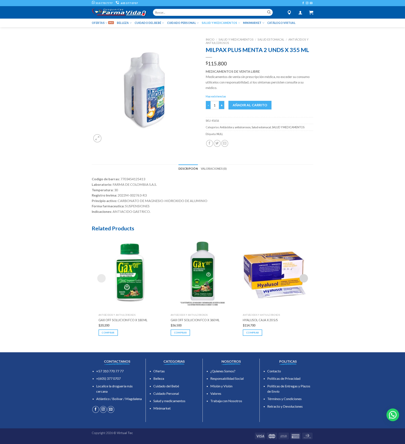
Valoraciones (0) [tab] (214, 168)
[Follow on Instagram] (307, 3)
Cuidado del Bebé (166, 386)
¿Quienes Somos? (222, 371)
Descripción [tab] (188, 168)
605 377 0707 (129, 3)
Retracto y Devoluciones (285, 406)
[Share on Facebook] (209, 143)
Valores (215, 393)
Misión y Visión (221, 386)
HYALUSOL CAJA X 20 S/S (260, 320)
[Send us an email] (311, 3)
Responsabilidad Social (227, 378)
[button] (392, 414)
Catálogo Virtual (281, 23)
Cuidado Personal (166, 393)
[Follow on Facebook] (303, 3)
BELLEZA (123, 23)
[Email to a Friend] (224, 143)
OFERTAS (98, 23)
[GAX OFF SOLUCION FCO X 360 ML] (202, 273)
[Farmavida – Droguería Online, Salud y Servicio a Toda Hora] (119, 12)
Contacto (274, 371)
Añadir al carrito (250, 105)
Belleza (158, 378)
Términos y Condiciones (284, 399)
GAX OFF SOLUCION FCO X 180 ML (123, 320)
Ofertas (159, 371)
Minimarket (162, 408)
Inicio (210, 39)
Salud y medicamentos (169, 401)
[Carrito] (311, 12)
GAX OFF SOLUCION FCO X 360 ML (195, 320)
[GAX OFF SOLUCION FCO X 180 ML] (130, 273)
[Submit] (269, 12)
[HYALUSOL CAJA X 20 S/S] (274, 273)
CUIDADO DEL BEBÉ (148, 23)
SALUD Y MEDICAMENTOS (219, 23)
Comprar (108, 332)
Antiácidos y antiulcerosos (235, 127)
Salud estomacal (271, 39)
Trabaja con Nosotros (226, 401)
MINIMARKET (252, 23)
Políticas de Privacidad (283, 378)
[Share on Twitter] (217, 143)
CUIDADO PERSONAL (181, 23)
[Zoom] (97, 138)
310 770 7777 (104, 3)
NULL (220, 134)
